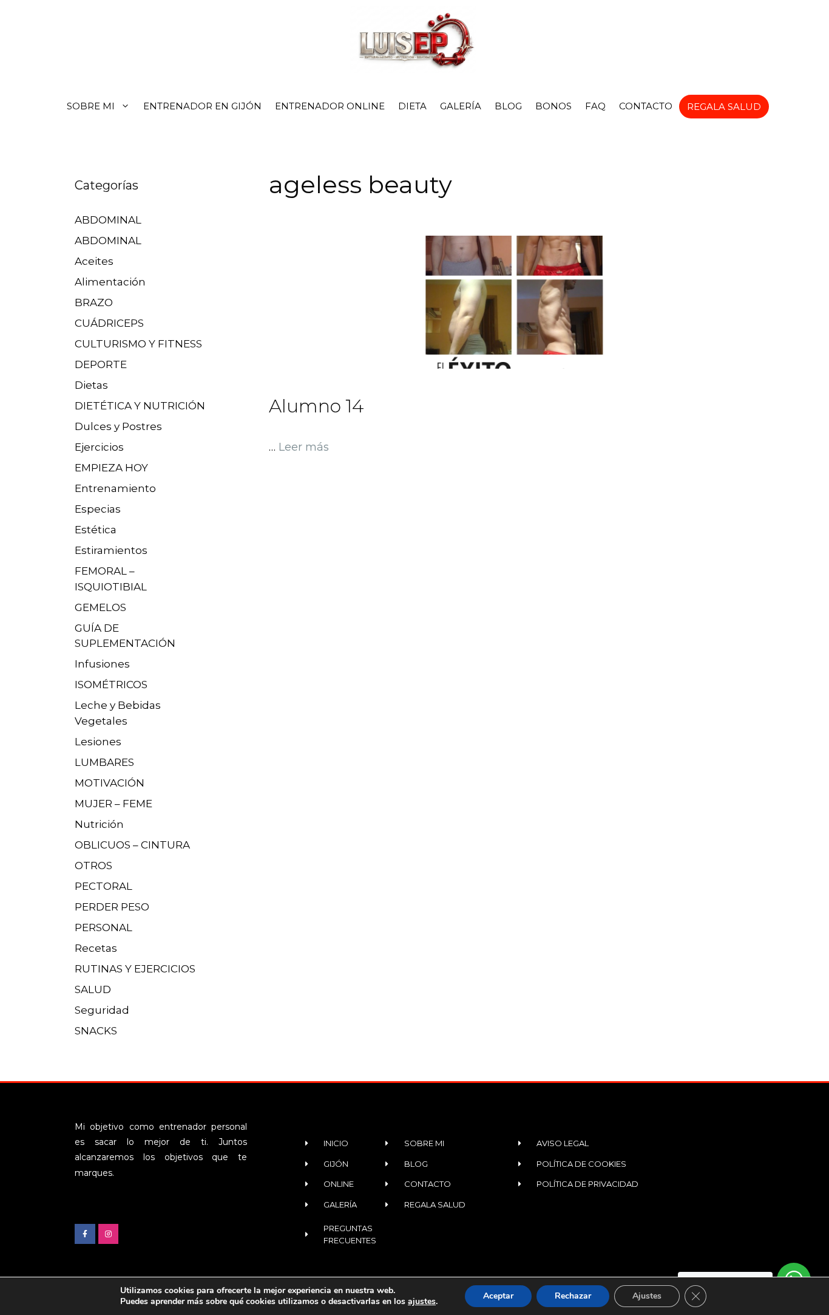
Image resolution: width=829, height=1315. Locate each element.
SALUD (93, 989)
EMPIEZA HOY (111, 468)
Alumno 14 (316, 406)
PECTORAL (103, 886)
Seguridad (102, 1010)
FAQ (595, 106)
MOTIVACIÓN (109, 783)
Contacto (645, 106)
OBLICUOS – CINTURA (132, 845)
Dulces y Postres (118, 426)
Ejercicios (99, 447)
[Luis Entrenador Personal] (414, 39)
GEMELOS (100, 607)
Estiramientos (111, 550)
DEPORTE (101, 364)
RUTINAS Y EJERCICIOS (135, 969)
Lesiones (98, 742)
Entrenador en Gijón (202, 106)
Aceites (94, 261)
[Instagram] (108, 1234)
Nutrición (99, 824)
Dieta (412, 106)
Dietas (91, 385)
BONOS (553, 106)
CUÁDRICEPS (109, 323)
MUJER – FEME (113, 804)
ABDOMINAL (108, 220)
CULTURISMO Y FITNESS (138, 344)
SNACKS (96, 1031)
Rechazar (573, 1296)
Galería (460, 106)
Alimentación (110, 282)
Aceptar (498, 1296)
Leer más (304, 447)
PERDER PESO (112, 907)
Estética (96, 530)
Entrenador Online (330, 106)
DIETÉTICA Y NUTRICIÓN (140, 406)
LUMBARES (104, 762)
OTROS (93, 865)
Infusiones (102, 664)
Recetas (96, 948)
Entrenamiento (115, 488)
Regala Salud (724, 106)
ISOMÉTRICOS (111, 684)
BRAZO (94, 302)
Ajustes (647, 1296)
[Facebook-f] (85, 1234)
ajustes (422, 1301)
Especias (98, 509)
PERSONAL (103, 927)
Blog (508, 106)
